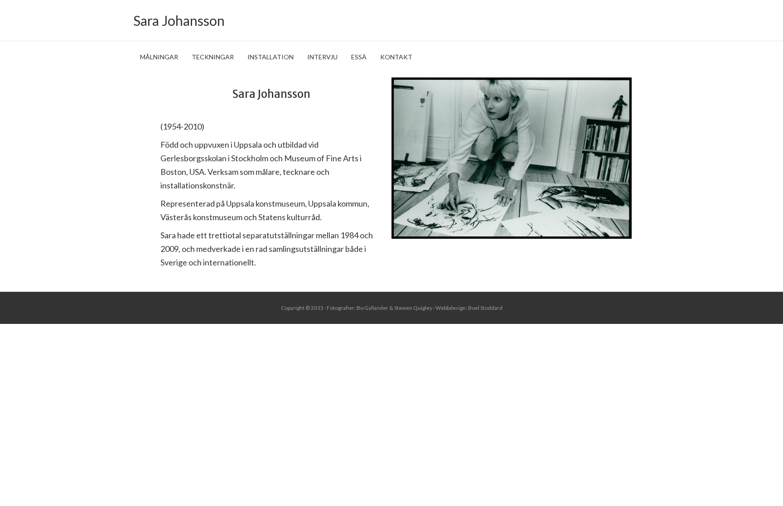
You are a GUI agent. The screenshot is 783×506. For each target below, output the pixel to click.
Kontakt (396, 57)
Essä (359, 57)
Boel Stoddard (485, 307)
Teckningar (213, 57)
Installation (270, 57)
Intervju (322, 57)
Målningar (159, 57)
